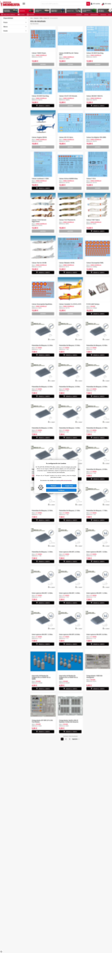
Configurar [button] (61, 490)
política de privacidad (65, 480)
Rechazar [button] (53, 486)
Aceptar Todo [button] (69, 486)
